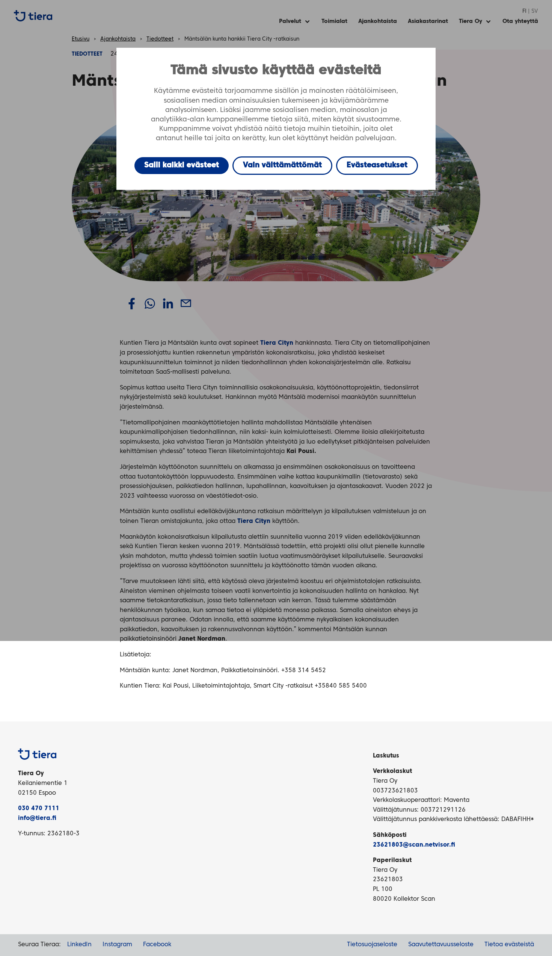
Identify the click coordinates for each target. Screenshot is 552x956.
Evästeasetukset (377, 165)
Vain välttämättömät (282, 165)
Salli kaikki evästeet (181, 165)
